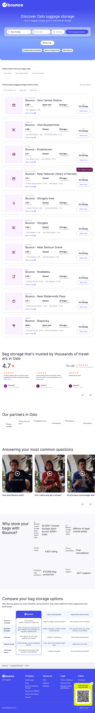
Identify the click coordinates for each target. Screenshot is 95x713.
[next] (90, 395)
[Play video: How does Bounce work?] (17, 474)
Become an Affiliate (32, 691)
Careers (28, 697)
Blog (27, 683)
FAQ (44, 680)
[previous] (83, 395)
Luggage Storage (16, 665)
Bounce (5, 665)
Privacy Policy (65, 683)
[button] (77, 32)
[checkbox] (7, 73)
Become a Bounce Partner (31, 687)
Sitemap (46, 686)
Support (46, 683)
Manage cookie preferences (66, 687)
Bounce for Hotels (31, 694)
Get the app (29, 680)
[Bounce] (12, 5)
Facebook (81, 680)
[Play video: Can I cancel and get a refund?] (50, 474)
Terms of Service (66, 680)
